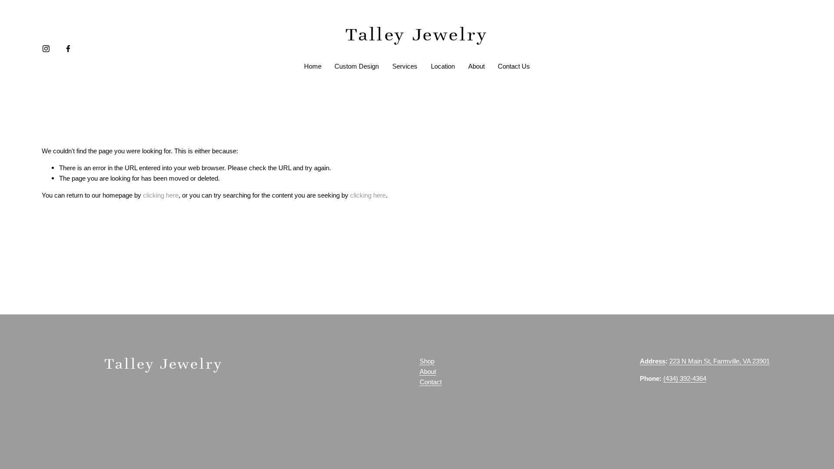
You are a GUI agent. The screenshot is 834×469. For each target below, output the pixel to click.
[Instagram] (46, 48)
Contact (431, 382)
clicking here (161, 195)
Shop (427, 361)
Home (312, 66)
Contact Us (514, 66)
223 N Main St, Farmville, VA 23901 (719, 361)
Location (443, 66)
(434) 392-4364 (684, 378)
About (476, 66)
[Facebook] (68, 48)
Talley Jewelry (417, 34)
